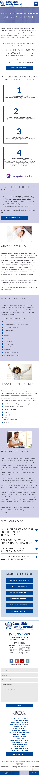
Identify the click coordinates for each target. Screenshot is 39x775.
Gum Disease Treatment (19, 724)
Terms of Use (19, 764)
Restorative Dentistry (19, 740)
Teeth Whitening (19, 734)
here (26, 510)
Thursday (12, 650)
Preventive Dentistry (18, 580)
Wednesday (13, 649)
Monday (12, 646)
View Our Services (18, 611)
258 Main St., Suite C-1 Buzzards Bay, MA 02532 (19, 638)
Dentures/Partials (19, 744)
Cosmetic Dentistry (18, 593)
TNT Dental (36, 761)
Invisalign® (19, 738)
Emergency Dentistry (18, 605)
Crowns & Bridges (19, 742)
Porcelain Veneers (19, 730)
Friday (11, 652)
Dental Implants (18, 586)
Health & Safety (18, 754)
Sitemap (17, 761)
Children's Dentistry (19, 722)
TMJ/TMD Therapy (19, 726)
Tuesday (12, 647)
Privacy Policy (19, 762)
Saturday (15, 654)
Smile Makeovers (19, 736)
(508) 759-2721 (19, 634)
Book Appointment (18, 68)
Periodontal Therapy (18, 599)
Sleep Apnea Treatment (19, 748)
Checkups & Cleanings (19, 720)
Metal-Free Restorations (19, 732)
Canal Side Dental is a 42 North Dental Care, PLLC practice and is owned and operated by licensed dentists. (19, 767)
